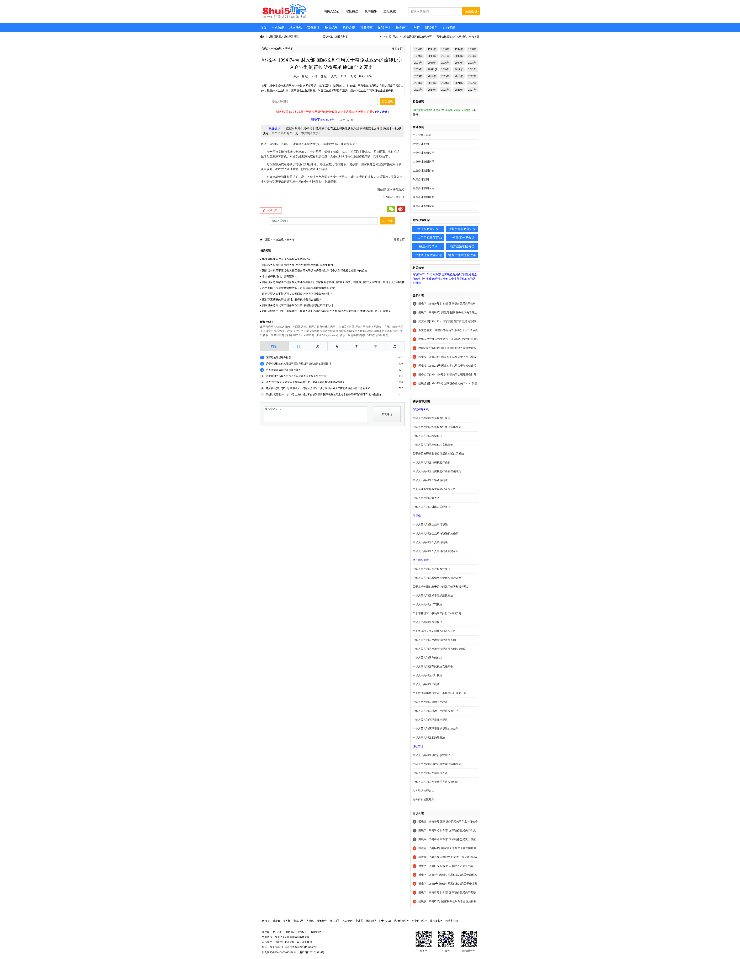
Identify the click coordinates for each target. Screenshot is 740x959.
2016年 (459, 76)
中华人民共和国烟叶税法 (427, 675)
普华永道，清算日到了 (335, 36)
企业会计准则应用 (423, 152)
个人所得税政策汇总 (428, 237)
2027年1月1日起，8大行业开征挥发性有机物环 (406, 36)
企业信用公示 (419, 920)
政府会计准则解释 (423, 197)
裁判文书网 (436, 920)
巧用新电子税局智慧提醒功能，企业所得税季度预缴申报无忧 (298, 288)
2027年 (472, 89)
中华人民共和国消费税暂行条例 (431, 462)
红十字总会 (385, 920)
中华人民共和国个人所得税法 (430, 542)
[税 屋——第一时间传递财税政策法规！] (284, 17)
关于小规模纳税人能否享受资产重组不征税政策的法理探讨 (298, 363)
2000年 (432, 56)
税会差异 (402, 27)
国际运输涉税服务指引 (278, 357)
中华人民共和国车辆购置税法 (430, 480)
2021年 (459, 83)
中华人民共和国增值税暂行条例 (431, 418)
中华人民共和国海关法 (426, 498)
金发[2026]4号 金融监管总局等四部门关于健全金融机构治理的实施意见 (305, 382)
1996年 (445, 49)
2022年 (472, 83)
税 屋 (305, 76)
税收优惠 (331, 27)
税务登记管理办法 (423, 790)
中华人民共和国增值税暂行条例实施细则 (437, 427)
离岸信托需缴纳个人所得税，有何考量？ (459, 36)
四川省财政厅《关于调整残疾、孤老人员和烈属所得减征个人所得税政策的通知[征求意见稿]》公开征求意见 (326, 311)
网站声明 (290, 932)
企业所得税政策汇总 (462, 229)
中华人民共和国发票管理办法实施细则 (435, 781)
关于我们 (277, 932)
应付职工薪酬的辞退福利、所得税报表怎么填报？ (291, 299)
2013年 (418, 76)
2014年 (432, 76)
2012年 (472, 69)
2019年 (432, 83)
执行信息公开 (401, 920)
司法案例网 (451, 920)
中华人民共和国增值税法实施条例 (433, 444)
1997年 (459, 49)
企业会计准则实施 (423, 170)
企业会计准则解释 (423, 161)
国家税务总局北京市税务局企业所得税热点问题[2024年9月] (297, 305)
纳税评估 (384, 27)
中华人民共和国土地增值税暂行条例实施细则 (440, 648)
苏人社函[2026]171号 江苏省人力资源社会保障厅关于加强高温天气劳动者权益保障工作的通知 (318, 388)
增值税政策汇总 (428, 229)
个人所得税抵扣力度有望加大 (279, 276)
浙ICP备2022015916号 (311, 952)
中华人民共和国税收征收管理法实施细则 (437, 764)
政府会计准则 (421, 179)
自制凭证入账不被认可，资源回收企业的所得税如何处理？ (297, 293)
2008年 (472, 62)
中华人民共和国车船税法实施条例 (433, 666)
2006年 (445, 62)
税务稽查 (366, 27)
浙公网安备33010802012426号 (279, 952)
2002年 (459, 56)
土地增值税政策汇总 (428, 255)
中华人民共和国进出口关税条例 (431, 506)
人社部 (310, 920)
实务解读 (313, 27)
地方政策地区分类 (462, 246)
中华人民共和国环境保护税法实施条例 (435, 728)
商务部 (286, 920)
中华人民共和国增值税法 (427, 435)
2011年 (459, 69)
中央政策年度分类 (462, 237)
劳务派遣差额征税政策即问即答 (283, 369)
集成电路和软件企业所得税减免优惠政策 (286, 259)
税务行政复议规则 (423, 799)
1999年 (418, 56)
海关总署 (335, 920)
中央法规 (278, 27)
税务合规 (349, 27)
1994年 (289, 48)
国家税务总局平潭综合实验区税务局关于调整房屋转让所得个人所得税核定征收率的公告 (314, 270)
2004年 (418, 62)
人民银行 (347, 920)
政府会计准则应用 (423, 188)
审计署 (359, 920)
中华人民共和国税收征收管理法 (431, 755)
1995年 (432, 49)
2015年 (445, 76)
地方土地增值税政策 (462, 255)
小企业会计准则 (422, 135)
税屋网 (266, 932)
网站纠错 (316, 932)
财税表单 (431, 27)
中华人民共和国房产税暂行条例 (431, 569)
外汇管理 (371, 920)
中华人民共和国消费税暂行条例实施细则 (437, 471)
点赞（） (274, 210)
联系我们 (303, 932)
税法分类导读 (428, 246)
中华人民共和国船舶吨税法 (429, 737)
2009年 (418, 69)
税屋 (265, 48)
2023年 (418, 89)
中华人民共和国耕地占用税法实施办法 (435, 710)
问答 (417, 27)
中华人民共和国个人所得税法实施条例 (435, 551)
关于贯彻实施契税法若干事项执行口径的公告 (440, 693)
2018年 (418, 83)
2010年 (445, 69)
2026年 (459, 89)
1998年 (472, 49)
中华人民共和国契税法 (426, 684)
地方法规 (295, 27)
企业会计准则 (421, 144)
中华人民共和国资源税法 (427, 622)
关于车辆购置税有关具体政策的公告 (434, 489)
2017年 (472, 76)
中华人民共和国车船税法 (427, 657)
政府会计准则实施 (423, 206)
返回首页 (397, 48)
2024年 (432, 89)
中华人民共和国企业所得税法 (430, 524)
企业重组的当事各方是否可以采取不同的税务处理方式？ (297, 375)
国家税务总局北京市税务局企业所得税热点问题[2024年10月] (298, 264)
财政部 (276, 920)
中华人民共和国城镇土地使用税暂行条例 (437, 577)
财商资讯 (449, 27)
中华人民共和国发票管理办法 (430, 773)
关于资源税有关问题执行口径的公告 (434, 631)
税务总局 (298, 920)
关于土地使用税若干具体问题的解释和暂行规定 (441, 586)
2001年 (445, 56)
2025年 (445, 89)
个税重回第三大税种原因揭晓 (282, 36)
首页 (263, 27)
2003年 (472, 56)
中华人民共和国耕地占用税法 (430, 702)
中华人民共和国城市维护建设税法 (433, 595)
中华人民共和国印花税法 (427, 604)
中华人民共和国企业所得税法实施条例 (435, 533)
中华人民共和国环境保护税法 (430, 719)
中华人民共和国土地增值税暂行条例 (434, 639)
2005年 (432, 62)
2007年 (459, 62)
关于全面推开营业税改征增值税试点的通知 (438, 453)
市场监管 (322, 920)
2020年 (445, 83)
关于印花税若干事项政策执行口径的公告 (437, 613)
